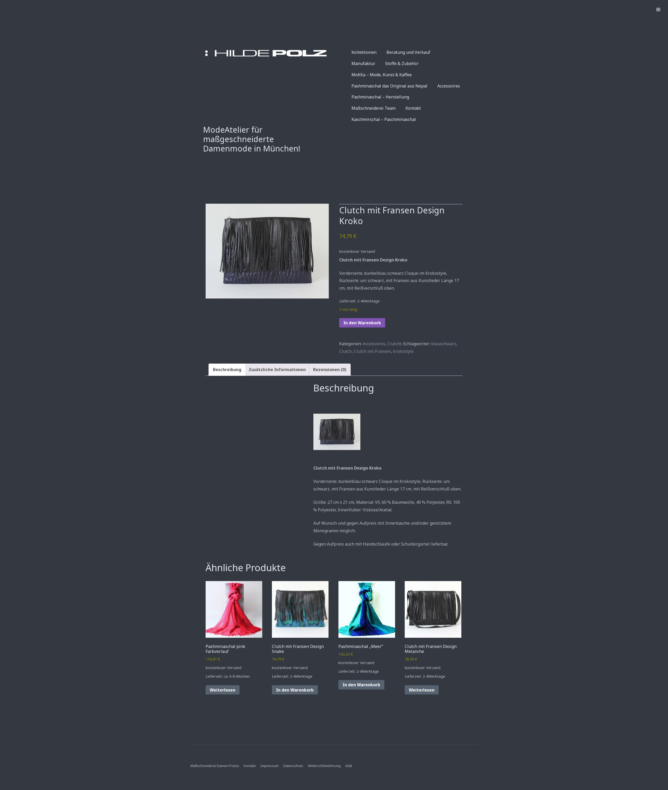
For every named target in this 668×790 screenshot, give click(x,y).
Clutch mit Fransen (372, 351)
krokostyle (403, 351)
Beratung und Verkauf (408, 52)
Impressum (269, 765)
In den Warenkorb (362, 323)
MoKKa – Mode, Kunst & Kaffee (381, 75)
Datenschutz (293, 765)
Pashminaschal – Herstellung (380, 97)
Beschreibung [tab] (227, 369)
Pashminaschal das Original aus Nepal (389, 86)
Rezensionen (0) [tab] (329, 369)
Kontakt (413, 108)
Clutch (345, 351)
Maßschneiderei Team (373, 108)
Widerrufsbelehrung (324, 765)
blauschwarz (443, 344)
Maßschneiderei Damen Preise (214, 765)
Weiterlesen (222, 690)
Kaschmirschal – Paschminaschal (383, 119)
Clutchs (394, 344)
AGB (348, 765)
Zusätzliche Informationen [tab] (277, 369)
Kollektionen (364, 52)
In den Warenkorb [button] (295, 690)
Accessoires (448, 86)
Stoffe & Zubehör (402, 63)
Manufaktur (363, 63)
